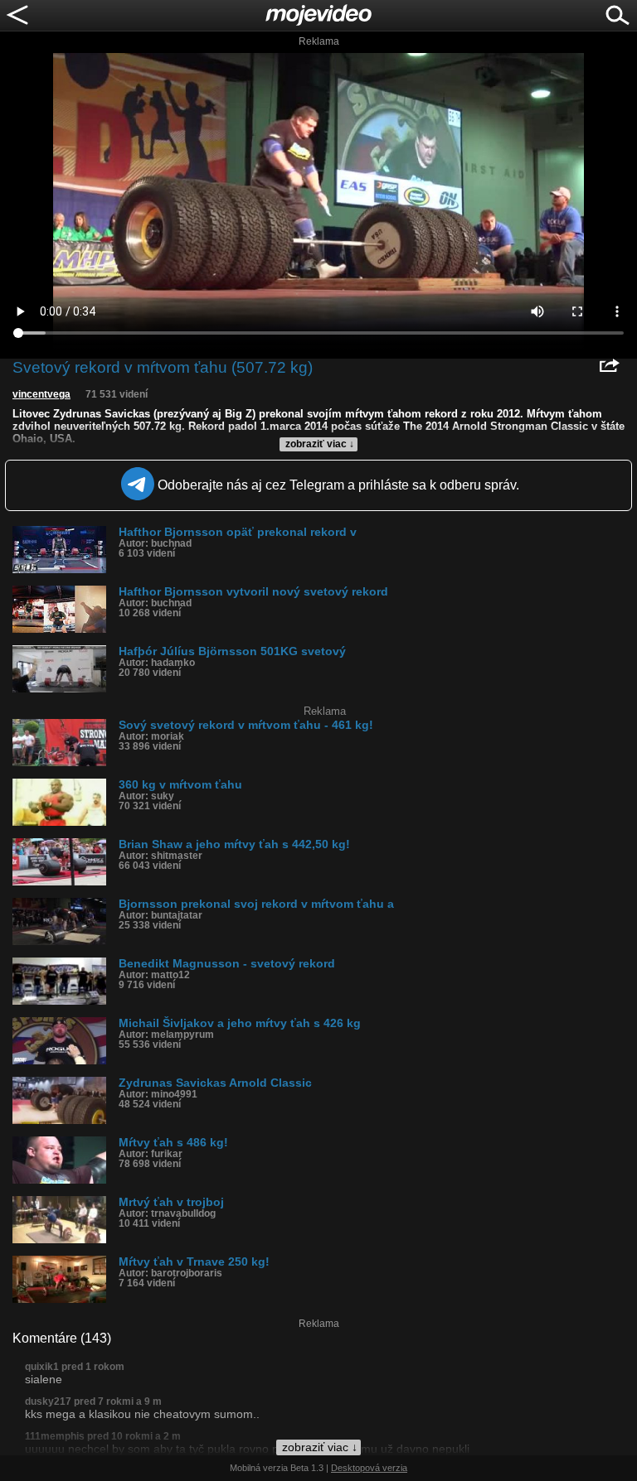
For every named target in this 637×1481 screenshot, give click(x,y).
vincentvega (41, 394)
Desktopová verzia (369, 1468)
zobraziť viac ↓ (319, 444)
